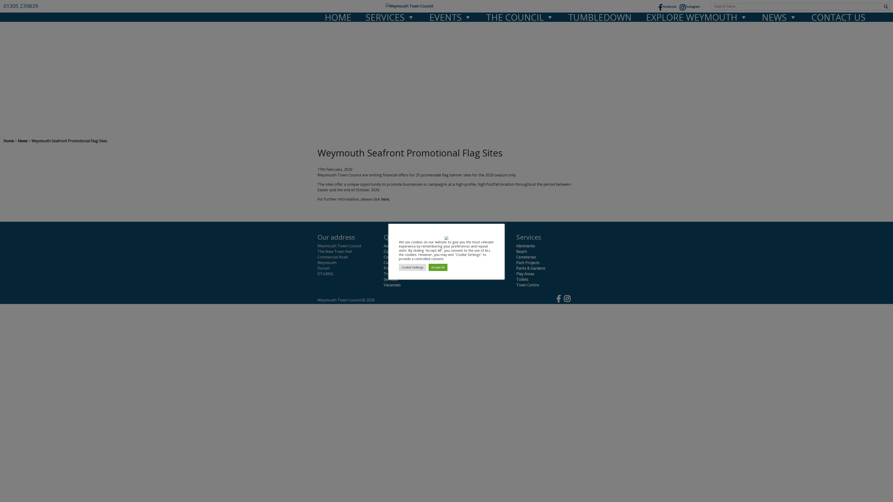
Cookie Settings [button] (412, 267)
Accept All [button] (438, 267)
